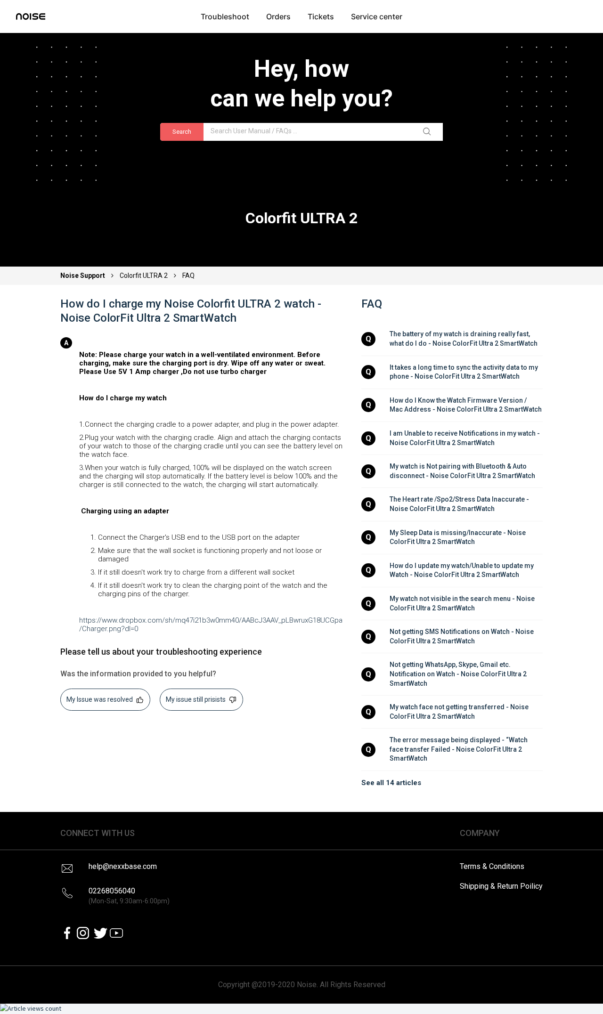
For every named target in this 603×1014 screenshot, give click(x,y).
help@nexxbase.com (123, 866)
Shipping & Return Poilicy (501, 886)
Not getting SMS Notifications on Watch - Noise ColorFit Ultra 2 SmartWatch (462, 636)
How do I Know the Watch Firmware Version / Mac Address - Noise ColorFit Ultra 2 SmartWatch (466, 405)
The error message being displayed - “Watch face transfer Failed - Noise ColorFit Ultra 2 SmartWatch (459, 749)
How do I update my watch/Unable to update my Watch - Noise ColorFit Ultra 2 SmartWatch (462, 570)
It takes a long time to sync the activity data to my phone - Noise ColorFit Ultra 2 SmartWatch (464, 372)
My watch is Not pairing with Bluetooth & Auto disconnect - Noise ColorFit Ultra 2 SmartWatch (462, 470)
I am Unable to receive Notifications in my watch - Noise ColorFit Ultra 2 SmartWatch (465, 438)
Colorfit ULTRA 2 (144, 275)
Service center (376, 16)
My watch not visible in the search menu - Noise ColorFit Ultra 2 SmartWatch (463, 603)
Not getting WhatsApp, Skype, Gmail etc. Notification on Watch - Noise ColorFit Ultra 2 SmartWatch (459, 674)
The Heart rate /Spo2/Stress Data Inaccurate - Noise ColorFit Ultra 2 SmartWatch (460, 503)
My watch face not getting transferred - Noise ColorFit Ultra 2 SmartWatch (460, 711)
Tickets (321, 16)
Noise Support (83, 275)
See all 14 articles (391, 783)
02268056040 (129, 895)
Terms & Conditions (492, 866)
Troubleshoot (225, 16)
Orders (278, 16)
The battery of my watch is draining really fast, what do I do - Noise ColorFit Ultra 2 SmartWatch (464, 338)
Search (181, 131)
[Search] (429, 132)
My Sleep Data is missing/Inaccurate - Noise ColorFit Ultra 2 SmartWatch (458, 537)
